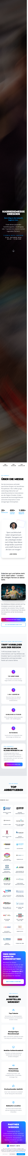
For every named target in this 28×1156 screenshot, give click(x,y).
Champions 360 (16, 971)
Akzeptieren (21, 1154)
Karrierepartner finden (13, 619)
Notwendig (12, 1154)
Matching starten (13, 981)
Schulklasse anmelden (13, 764)
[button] (7, 810)
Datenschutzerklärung (20, 1151)
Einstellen (5, 1154)
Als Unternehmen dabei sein (13, 624)
